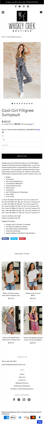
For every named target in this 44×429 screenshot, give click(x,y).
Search (22, 374)
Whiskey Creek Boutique (9, 412)
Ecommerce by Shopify (28, 412)
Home (3, 37)
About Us (22, 377)
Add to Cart (22, 156)
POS (18, 412)
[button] (22, 124)
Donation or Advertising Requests (22, 389)
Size (3, 136)
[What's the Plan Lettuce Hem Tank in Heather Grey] (11, 276)
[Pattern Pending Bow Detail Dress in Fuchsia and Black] (33, 320)
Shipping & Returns (22, 383)
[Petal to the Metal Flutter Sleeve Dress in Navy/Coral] (11, 320)
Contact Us (22, 380)
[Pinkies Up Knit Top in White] (33, 276)
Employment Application (22, 386)
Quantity (5, 145)
